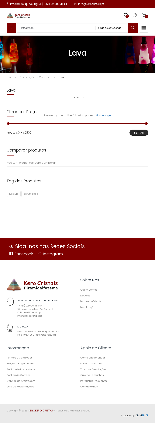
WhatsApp (34, 312)
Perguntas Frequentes (94, 381)
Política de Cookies (18, 375)
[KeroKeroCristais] (32, 284)
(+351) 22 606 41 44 (29, 305)
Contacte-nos (89, 386)
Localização (87, 307)
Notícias (85, 295)
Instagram (53, 254)
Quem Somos (88, 290)
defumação (30, 193)
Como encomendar (92, 357)
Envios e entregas (91, 363)
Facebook (24, 254)
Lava (11, 90)
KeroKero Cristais (41, 410)
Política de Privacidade (21, 369)
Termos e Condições (20, 357)
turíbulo (14, 193)
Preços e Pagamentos (20, 363)
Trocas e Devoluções (93, 369)
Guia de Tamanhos (92, 375)
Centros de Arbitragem (21, 381)
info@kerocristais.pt (29, 316)
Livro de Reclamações (20, 386)
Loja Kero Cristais (90, 301)
